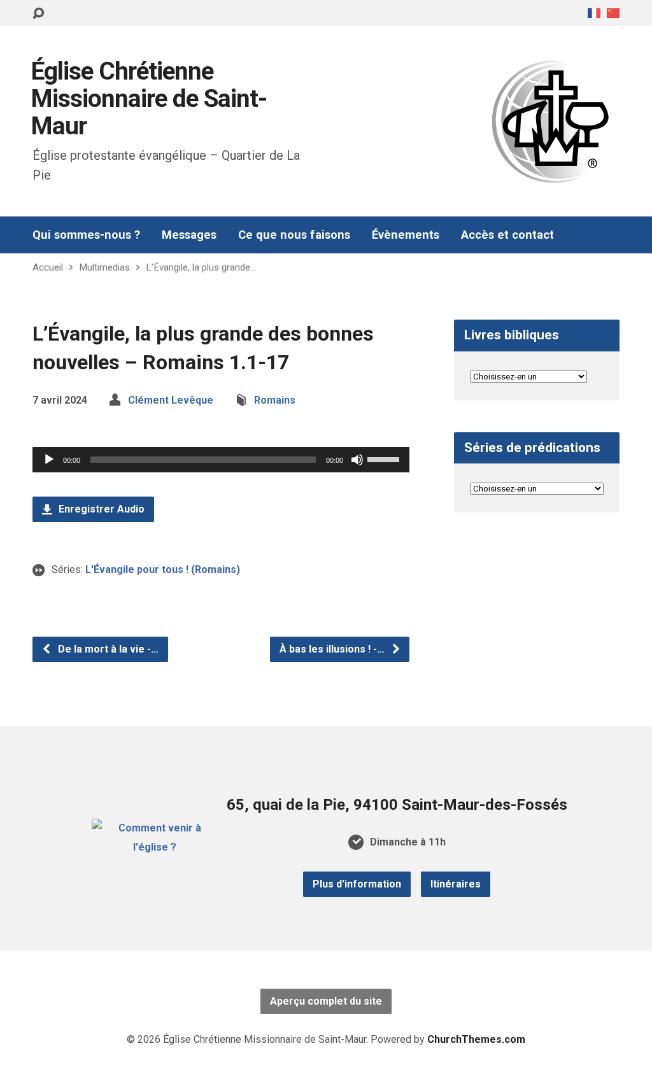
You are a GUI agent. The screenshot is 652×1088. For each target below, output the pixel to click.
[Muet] (357, 459)
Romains (274, 400)
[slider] (385, 458)
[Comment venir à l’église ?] (154, 847)
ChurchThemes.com (476, 1039)
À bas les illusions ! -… (333, 649)
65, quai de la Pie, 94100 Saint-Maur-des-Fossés (397, 805)
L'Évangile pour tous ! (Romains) (162, 569)
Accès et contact (507, 235)
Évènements (405, 235)
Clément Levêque (170, 400)
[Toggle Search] (38, 13)
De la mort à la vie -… (107, 649)
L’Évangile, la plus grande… (201, 267)
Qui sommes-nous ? (86, 235)
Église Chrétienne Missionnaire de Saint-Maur (149, 98)
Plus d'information (357, 884)
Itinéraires (455, 884)
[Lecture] (49, 459)
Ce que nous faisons (294, 235)
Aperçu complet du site (326, 1001)
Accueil (47, 267)
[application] (220, 459)
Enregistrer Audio (100, 509)
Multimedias (104, 267)
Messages (189, 235)
